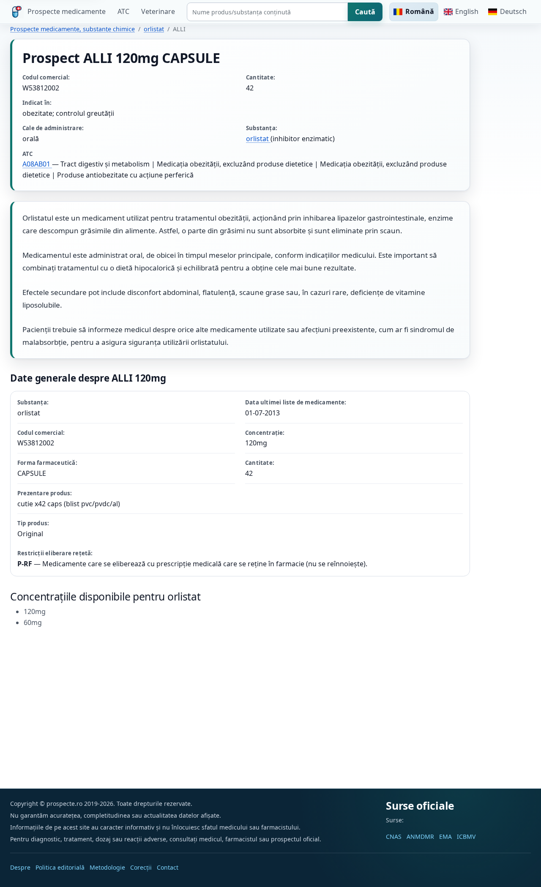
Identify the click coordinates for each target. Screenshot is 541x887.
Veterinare (158, 11)
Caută (365, 11)
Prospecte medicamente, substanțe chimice (72, 29)
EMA (445, 836)
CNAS (394, 836)
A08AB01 (37, 164)
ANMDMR (420, 836)
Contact (167, 867)
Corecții (141, 867)
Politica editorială (60, 867)
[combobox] (267, 12)
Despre (20, 867)
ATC (123, 11)
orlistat (154, 29)
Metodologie (107, 867)
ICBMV (466, 836)
